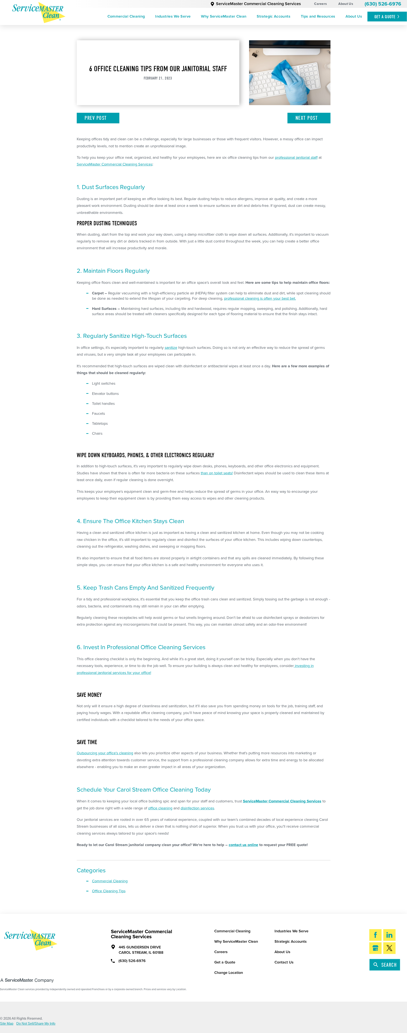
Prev (96, 118)
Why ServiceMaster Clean (223, 16)
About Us (345, 4)
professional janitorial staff (296, 157)
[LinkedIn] (389, 935)
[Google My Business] (375, 948)
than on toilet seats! (217, 473)
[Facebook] (375, 935)
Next (306, 118)
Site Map (6, 1023)
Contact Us (284, 962)
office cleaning (160, 808)
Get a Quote (224, 962)
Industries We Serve (173, 16)
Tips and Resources (318, 16)
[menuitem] (126, 16)
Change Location (228, 972)
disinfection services (197, 808)
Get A (385, 16)
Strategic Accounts (273, 16)
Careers (320, 4)
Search (389, 965)
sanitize (171, 347)
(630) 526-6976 (383, 4)
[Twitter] (389, 948)
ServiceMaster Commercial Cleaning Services (258, 3)
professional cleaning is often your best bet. (260, 298)
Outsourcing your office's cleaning (105, 753)
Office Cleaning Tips (108, 891)
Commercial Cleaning (126, 16)
